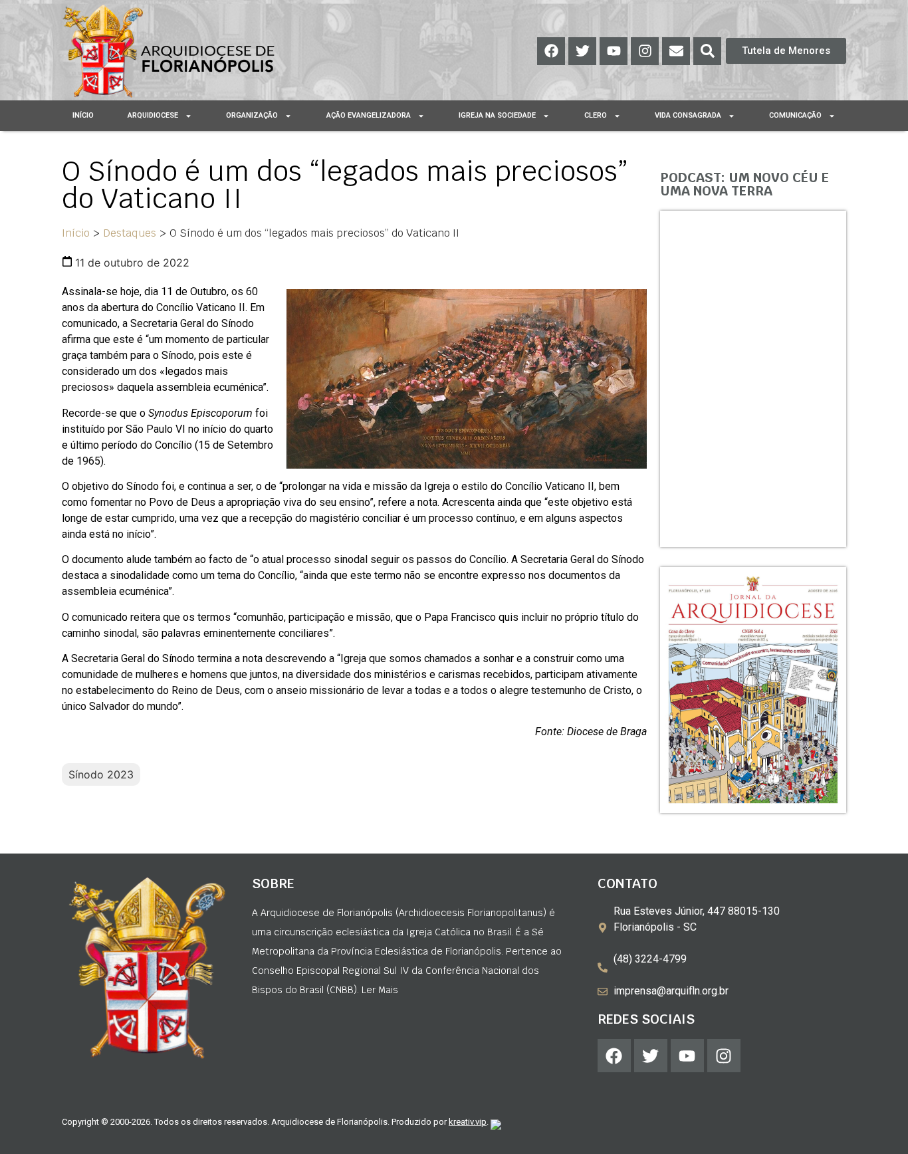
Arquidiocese (153, 115)
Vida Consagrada (688, 115)
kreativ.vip (468, 1122)
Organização (252, 115)
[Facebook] (551, 51)
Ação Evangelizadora (368, 115)
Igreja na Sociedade (497, 115)
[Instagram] (645, 51)
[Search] (707, 51)
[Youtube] (613, 51)
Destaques (129, 233)
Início (83, 115)
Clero (595, 115)
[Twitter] (582, 51)
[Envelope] (676, 51)
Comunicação (795, 115)
